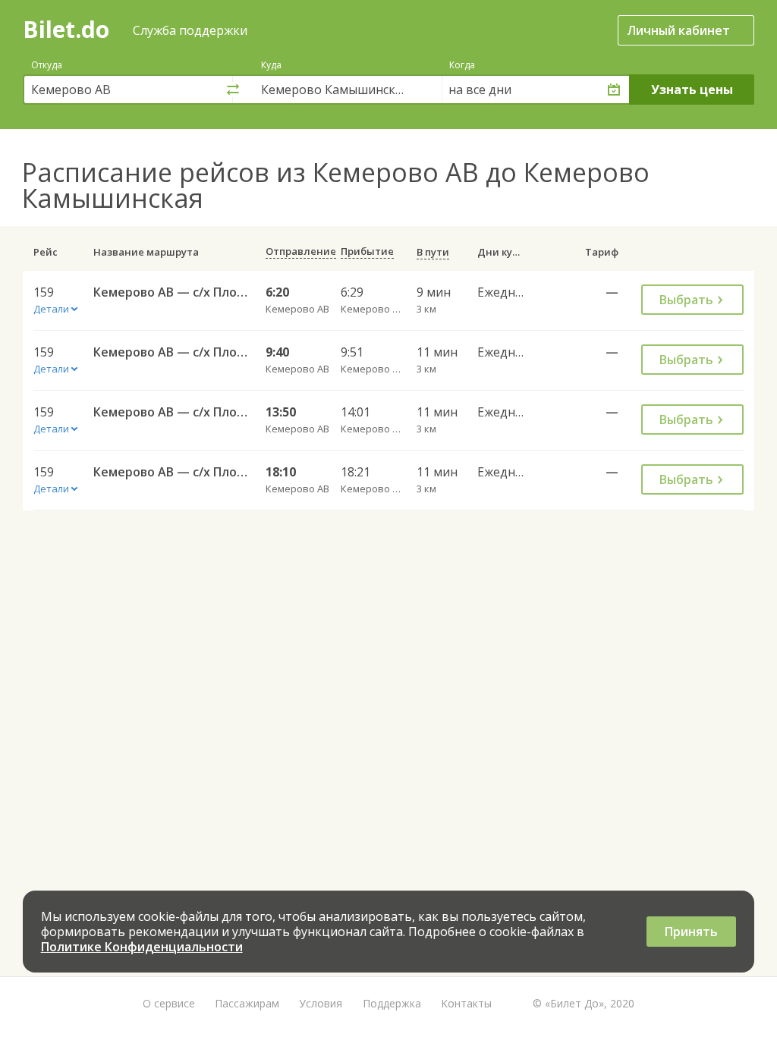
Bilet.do (66, 29)
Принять (691, 931)
